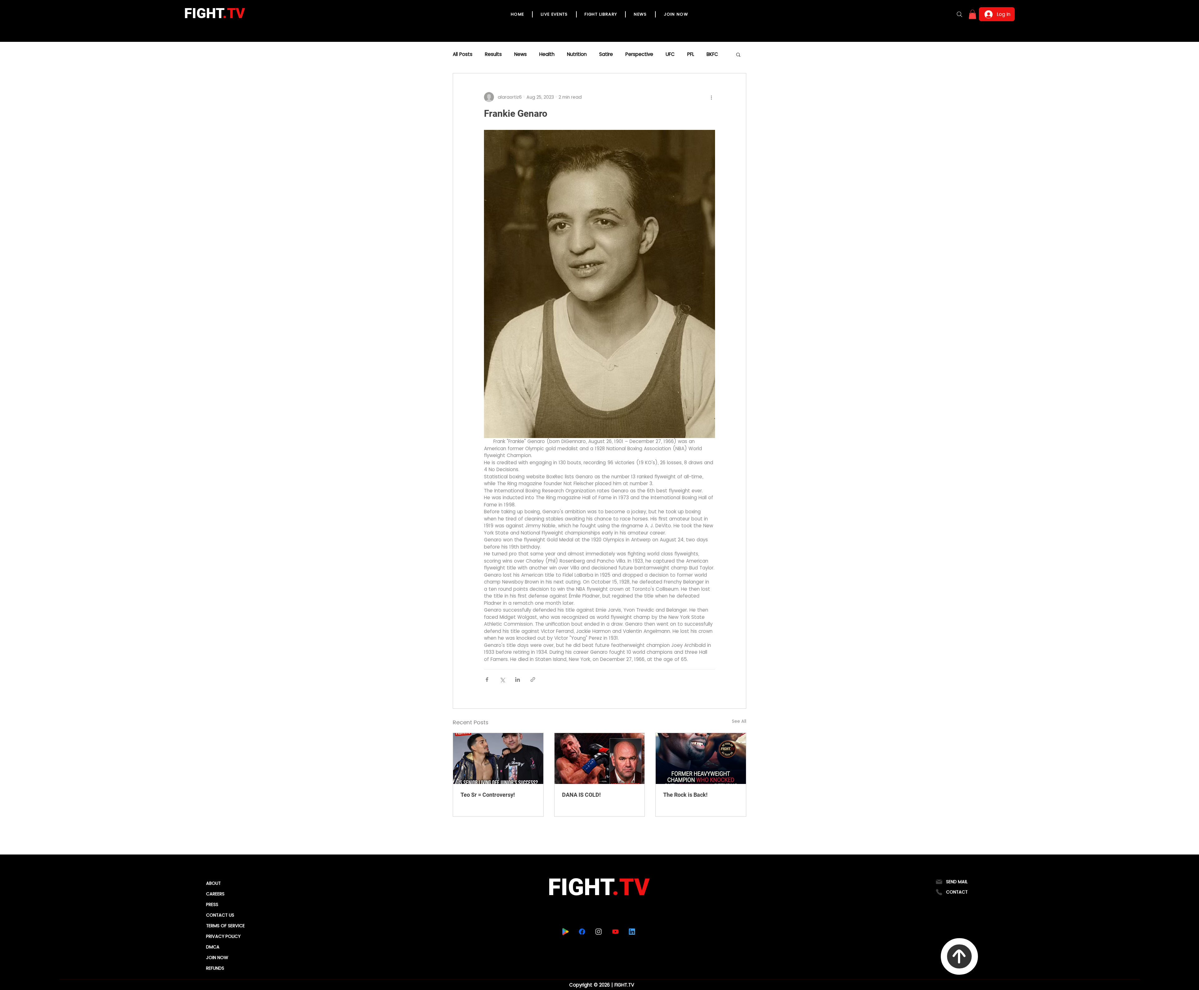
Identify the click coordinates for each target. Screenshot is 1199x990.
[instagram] (598, 931)
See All (739, 721)
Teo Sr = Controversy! (488, 794)
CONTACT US (220, 915)
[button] (972, 14)
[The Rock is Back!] (701, 758)
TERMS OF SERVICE (225, 926)
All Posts (462, 54)
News (520, 54)
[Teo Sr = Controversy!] (498, 758)
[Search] (959, 14)
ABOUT (213, 883)
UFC (670, 54)
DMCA (213, 947)
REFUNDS (215, 968)
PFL (690, 54)
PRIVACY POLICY (223, 936)
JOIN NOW (217, 957)
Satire (606, 54)
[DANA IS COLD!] (600, 758)
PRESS (212, 904)
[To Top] (959, 956)
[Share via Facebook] (487, 679)
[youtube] (615, 931)
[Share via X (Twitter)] (502, 679)
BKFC (712, 54)
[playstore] (565, 931)
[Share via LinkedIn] (518, 679)
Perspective (639, 54)
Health (547, 54)
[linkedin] (632, 931)
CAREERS (215, 894)
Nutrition (577, 54)
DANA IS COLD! (581, 794)
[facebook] (582, 931)
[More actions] (711, 97)
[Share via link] (533, 679)
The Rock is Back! (685, 794)
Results (493, 54)
